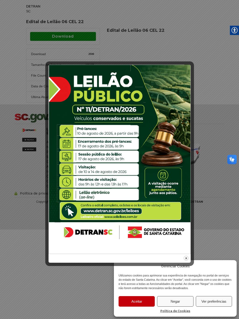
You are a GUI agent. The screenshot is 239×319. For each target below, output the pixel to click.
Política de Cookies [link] (175, 311)
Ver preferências (213, 301)
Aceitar (136, 301)
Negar (175, 301)
